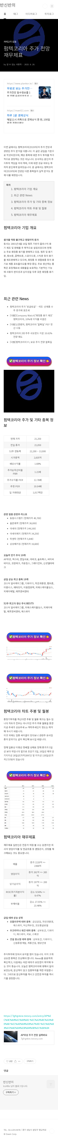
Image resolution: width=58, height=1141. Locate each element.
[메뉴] (52, 6)
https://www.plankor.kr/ (20, 83)
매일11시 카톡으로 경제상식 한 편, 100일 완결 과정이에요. (28, 121)
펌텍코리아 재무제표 (25, 215)
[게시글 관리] (19, 1061)
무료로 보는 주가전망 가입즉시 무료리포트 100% (19, 88)
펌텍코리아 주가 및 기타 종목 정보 (33, 202)
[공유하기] (15, 1061)
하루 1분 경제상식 (17, 115)
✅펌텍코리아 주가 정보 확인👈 (29, 360)
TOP (51, 1131)
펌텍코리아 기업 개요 (26, 189)
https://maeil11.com (18, 110)
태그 (15, 14)
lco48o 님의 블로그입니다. (15, 1086)
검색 (45, 6)
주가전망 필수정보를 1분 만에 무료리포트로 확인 (19, 94)
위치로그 (49, 14)
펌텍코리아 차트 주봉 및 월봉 (30, 208)
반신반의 (8, 1082)
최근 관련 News (23, 195)
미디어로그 (31, 14)
